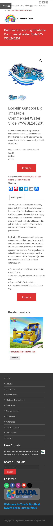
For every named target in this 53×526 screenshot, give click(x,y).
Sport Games (11, 432)
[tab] (16, 197)
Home (8, 378)
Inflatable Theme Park (15, 400)
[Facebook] (12, 485)
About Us (9, 384)
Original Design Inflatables (19, 180)
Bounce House (12, 411)
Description (16, 197)
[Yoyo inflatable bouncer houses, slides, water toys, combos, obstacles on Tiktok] (29, 485)
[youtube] (43, 3)
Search (10, 472)
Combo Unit (11, 416)
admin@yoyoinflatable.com (22, 10)
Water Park (10, 405)
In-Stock (9, 438)
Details (15, 357)
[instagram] (47, 3)
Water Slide (36, 176)
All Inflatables (11, 394)
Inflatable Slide (24, 176)
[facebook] (40, 3)
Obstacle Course (12, 427)
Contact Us (10, 389)
